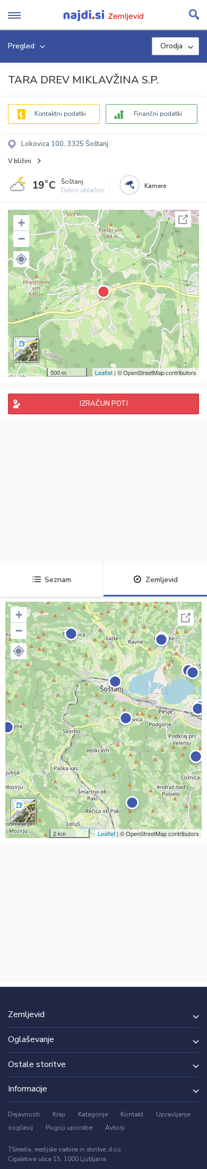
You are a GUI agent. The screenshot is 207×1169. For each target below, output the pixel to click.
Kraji (59, 1114)
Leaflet (104, 372)
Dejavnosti (24, 1114)
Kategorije (93, 1114)
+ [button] (21, 222)
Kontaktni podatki (60, 113)
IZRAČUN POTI (104, 403)
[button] (21, 259)
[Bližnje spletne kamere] (129, 184)
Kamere (155, 186)
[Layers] (26, 349)
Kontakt (131, 1114)
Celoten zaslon (183, 219)
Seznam (58, 580)
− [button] (21, 238)
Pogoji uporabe (69, 1127)
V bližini (19, 161)
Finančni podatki (158, 113)
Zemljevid (161, 580)
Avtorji (115, 1127)
